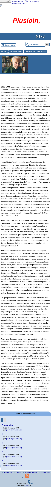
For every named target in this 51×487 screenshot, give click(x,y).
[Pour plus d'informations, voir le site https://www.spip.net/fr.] (30, 484)
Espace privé (45, 473)
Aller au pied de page (19, 3)
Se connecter (10, 45)
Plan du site (8, 473)
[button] (48, 36)
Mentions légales (31, 473)
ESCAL (26, 485)
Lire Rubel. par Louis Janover (35, 51)
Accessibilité (5, 1)
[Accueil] (25, 6)
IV (2, 452)
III (2, 443)
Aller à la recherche (32, 1)
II (1, 434)
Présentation (7, 425)
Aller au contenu (17, 1)
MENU (40, 36)
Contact (19, 473)
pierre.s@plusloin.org (14, 430)
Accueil (4, 51)
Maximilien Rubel (16, 51)
